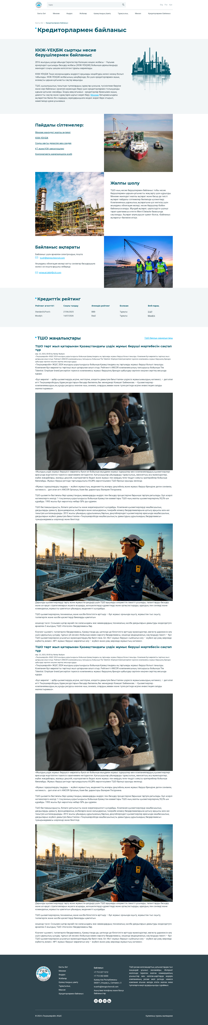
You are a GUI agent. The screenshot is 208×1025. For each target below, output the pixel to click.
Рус (166, 5)
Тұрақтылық (123, 13)
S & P (150, 312)
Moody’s (151, 316)
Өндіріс (69, 13)
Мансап (138, 13)
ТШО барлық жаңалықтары (158, 338)
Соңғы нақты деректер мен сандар (53, 143)
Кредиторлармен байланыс (159, 13)
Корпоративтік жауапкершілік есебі (53, 154)
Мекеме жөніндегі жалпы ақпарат (53, 132)
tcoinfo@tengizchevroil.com (106, 987)
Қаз (170, 5)
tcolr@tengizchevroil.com (52, 258)
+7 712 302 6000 (101, 976)
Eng (161, 5)
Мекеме (56, 13)
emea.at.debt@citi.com (50, 272)
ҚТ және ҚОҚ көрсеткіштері (49, 148)
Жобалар (83, 13)
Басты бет (41, 13)
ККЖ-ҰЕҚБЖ (41, 137)
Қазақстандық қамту (102, 13)
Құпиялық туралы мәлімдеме (159, 1016)
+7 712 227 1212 (101, 972)
